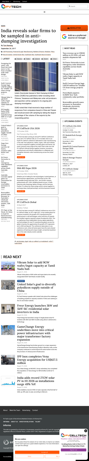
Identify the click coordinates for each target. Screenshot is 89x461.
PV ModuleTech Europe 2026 (72, 136)
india (30, 241)
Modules (47, 51)
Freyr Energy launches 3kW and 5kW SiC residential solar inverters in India (37, 309)
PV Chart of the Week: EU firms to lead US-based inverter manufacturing (6, 213)
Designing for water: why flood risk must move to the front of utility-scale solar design (6, 68)
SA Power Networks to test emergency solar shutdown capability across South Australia (6, 163)
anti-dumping (20, 241)
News (3, 26)
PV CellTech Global (26, 202)
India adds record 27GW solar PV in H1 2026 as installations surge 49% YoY (36, 381)
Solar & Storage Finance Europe (72, 159)
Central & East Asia (18, 54)
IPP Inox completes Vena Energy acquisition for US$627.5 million (37, 360)
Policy (52, 51)
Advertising (16, 1)
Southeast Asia (29, 54)
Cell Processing (7, 51)
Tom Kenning (8, 45)
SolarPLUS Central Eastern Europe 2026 (73, 147)
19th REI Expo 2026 (27, 168)
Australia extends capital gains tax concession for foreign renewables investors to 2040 (6, 181)
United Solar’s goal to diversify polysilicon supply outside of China (6, 130)
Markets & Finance (38, 51)
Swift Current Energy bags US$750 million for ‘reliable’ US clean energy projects (6, 87)
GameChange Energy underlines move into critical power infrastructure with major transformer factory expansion (35, 333)
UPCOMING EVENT (22, 126)
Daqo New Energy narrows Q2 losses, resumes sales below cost (6, 147)
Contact (24, 1)
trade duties (18, 243)
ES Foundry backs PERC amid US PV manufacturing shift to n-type (6, 113)
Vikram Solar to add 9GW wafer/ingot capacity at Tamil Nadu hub (6, 100)
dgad (26, 241)
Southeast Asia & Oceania (43, 54)
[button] (18, 59)
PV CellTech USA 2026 (28, 128)
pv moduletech (43, 241)
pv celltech (35, 241)
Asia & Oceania (7, 54)
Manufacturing (28, 51)
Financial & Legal (18, 51)
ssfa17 (51, 241)
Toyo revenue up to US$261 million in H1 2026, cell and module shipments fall (74, 55)
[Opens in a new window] (7, 425)
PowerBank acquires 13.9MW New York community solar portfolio (73, 95)
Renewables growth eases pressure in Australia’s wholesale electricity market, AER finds (6, 199)
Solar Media (5, 1)
